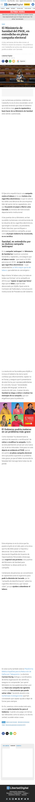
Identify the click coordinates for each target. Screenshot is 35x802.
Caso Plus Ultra (11, 1)
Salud (7, 8)
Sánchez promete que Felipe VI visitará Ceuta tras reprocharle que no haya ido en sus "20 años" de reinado (17, 17)
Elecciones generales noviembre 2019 (15, 725)
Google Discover (19, 799)
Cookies (25, 793)
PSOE (3, 725)
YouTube (16, 799)
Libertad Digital (17, 787)
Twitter (10, 799)
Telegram (25, 799)
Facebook (7, 799)
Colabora (26, 4)
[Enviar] (10, 61)
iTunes (28, 799)
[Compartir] (3, 61)
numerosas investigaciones (12, 696)
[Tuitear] (6, 61)
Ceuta (17, 1)
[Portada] (13, 4)
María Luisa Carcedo (11, 722)
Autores (24, 795)
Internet (13, 8)
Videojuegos (27, 8)
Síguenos (22, 61)
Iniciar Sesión (33, 4)
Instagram (13, 799)
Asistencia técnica (14, 795)
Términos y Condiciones (13, 793)
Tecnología (20, 8)
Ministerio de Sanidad (23, 722)
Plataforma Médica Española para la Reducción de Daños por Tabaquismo (17, 671)
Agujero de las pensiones (26, 1)
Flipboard (22, 799)
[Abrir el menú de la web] (2, 4)
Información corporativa (17, 792)
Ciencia (3, 8)
